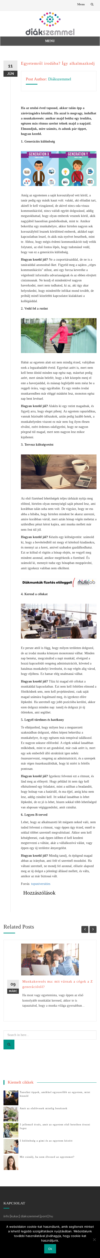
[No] (94, 1239)
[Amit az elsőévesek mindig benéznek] (10, 1113)
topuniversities (40, 884)
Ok (50, 1249)
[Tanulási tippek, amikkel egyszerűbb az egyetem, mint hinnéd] (10, 1097)
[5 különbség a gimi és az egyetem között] (10, 1146)
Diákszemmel (59, 79)
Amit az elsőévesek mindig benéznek (43, 1108)
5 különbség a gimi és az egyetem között (46, 1140)
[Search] (8, 1044)
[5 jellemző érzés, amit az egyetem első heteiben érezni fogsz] (10, 1130)
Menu (81, 4)
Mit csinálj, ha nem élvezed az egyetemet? (47, 1156)
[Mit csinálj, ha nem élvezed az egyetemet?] (10, 1162)
